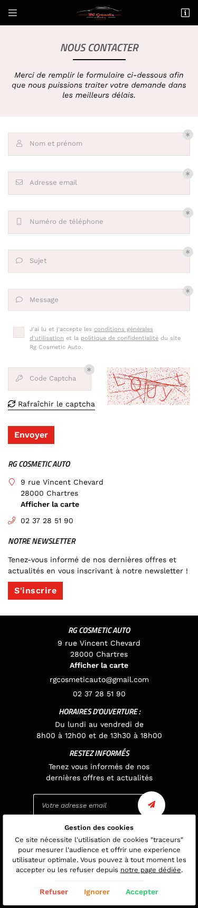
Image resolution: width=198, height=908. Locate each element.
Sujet (31, 260)
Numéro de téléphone (60, 221)
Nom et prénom (49, 143)
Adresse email (47, 182)
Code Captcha (46, 378)
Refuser (54, 891)
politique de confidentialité (119, 338)
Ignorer (97, 891)
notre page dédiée (150, 870)
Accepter (142, 891)
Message (37, 300)
